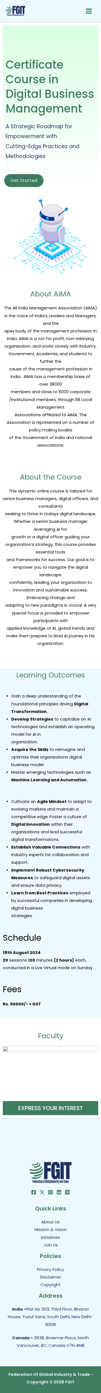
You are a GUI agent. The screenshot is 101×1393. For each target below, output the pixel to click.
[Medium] (67, 1192)
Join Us (50, 1245)
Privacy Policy (50, 1269)
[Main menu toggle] (88, 11)
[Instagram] (50, 1192)
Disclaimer (50, 1277)
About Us (50, 1222)
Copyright (50, 1285)
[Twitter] (42, 1192)
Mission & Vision (51, 1229)
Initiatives (50, 1237)
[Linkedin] (58, 1192)
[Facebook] (33, 1192)
